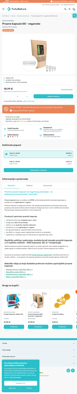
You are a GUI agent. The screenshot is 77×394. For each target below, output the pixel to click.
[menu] (3, 9)
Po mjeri (29, 388)
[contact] (65, 9)
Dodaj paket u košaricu (38, 170)
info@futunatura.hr (69, 5)
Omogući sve (20, 383)
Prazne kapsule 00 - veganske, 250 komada (44, 16)
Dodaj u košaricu (53, 96)
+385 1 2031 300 (28, 101)
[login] (69, 9)
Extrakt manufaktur (23, 16)
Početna (6, 16)
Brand (13, 16)
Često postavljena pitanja (52, 5)
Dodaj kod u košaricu (64, 1)
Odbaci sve (12, 388)
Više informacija (15, 377)
